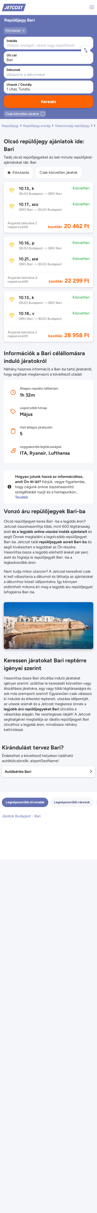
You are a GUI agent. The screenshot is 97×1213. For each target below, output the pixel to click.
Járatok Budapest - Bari (21, 816)
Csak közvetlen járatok (58, 172)
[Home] (14, 7)
